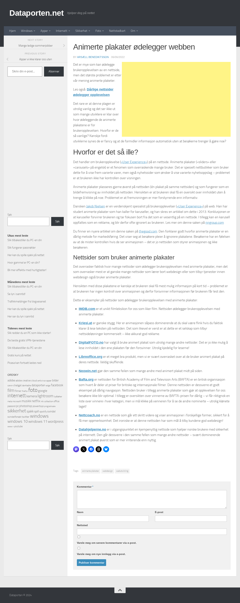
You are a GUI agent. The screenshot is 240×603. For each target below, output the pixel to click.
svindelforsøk (14, 416)
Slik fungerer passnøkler (22, 247)
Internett (61, 31)
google (42, 391)
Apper (44, 31)
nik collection (47, 401)
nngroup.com (215, 223)
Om (133, 31)
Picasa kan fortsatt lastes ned (24, 363)
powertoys (38, 406)
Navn (80, 512)
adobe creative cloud (26, 380)
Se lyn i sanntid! (17, 294)
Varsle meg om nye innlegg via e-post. (101, 554)
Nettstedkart (117, 31)
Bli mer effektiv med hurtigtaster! (27, 270)
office (56, 401)
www (10, 426)
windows (39, 416)
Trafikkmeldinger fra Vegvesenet (27, 301)
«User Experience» (134, 162)
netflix (36, 401)
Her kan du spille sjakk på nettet (26, 255)
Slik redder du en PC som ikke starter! (29, 333)
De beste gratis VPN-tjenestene (26, 340)
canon (10, 385)
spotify (43, 411)
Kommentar (85, 486)
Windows (26, 31)
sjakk (30, 411)
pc (17, 406)
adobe (11, 380)
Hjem (12, 31)
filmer (18, 391)
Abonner (54, 71)
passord (12, 406)
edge (48, 385)
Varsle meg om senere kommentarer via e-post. (106, 542)
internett (17, 396)
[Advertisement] (176, 99)
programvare (50, 406)
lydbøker (58, 396)
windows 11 (37, 421)
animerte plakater (90, 471)
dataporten (38, 385)
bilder (55, 380)
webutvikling (122, 471)
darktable (26, 385)
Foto (98, 31)
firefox (25, 391)
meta (10, 401)
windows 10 (18, 421)
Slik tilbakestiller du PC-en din (25, 240)
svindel (51, 411)
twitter (25, 416)
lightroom (45, 396)
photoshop (25, 406)
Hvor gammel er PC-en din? (24, 262)
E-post (159, 512)
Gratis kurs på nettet (19, 355)
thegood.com (148, 231)
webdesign (108, 471)
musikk (26, 401)
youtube (18, 426)
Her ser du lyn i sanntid (21, 316)
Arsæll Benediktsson (93, 57)
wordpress (56, 421)
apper (49, 380)
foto (33, 390)
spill (36, 411)
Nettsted (82, 525)
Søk (10, 214)
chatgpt (17, 385)
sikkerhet (17, 411)
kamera (31, 396)
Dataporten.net (36, 13)
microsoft (17, 401)
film (11, 390)
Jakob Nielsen (95, 206)
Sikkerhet (81, 31)
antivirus (42, 380)
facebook (57, 385)
